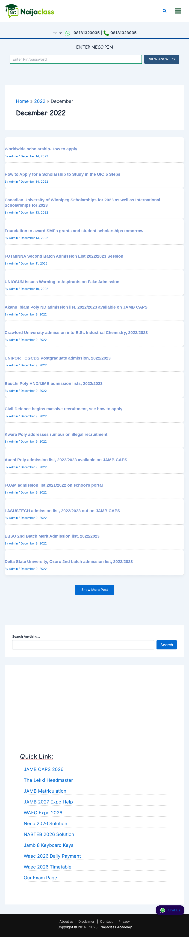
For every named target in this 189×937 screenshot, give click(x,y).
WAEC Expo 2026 (43, 812)
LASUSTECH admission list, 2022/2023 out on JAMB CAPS (62, 510)
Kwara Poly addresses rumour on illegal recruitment (56, 434)
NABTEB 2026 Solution (49, 834)
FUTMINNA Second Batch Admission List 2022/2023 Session (64, 256)
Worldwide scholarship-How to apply (41, 148)
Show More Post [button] (94, 590)
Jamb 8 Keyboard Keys (48, 845)
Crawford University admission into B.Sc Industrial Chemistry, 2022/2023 (76, 332)
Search (166, 645)
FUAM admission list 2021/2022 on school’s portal (54, 485)
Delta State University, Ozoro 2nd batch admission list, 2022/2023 (69, 561)
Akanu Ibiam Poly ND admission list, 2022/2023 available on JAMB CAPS (76, 307)
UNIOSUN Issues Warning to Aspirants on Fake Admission (62, 281)
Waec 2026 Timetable (47, 867)
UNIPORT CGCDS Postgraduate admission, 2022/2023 (58, 358)
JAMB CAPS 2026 (43, 769)
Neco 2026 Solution (45, 823)
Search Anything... (26, 636)
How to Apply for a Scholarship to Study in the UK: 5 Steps (62, 174)
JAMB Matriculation (45, 791)
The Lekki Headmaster (48, 780)
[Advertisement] (94, 704)
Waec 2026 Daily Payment (52, 856)
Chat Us (174, 910)
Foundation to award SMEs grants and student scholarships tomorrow (74, 230)
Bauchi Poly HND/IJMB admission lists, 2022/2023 (54, 383)
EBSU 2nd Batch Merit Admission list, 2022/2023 (52, 536)
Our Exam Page (40, 877)
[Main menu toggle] (177, 11)
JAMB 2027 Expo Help (48, 802)
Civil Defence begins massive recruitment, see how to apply (63, 408)
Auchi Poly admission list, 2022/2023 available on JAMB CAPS (66, 459)
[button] (165, 11)
